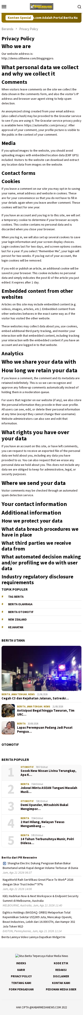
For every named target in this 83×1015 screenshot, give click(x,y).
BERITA (6, 694)
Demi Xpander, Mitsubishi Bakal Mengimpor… (44, 807)
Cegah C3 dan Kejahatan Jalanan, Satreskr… (35, 698)
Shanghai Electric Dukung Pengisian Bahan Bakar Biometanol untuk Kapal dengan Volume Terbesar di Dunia (40, 865)
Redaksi (61, 970)
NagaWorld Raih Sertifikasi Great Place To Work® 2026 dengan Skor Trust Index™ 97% (38, 882)
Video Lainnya (30, 937)
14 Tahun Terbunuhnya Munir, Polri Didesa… (47, 841)
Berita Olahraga (20, 604)
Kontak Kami (61, 983)
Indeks (21, 963)
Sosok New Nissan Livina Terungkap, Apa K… (48, 773)
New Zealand (17, 619)
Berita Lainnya (11, 937)
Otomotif (27, 767)
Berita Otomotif (20, 612)
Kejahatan (15, 627)
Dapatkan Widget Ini (52, 937)
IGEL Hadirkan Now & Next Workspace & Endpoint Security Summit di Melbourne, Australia (41, 898)
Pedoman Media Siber (61, 989)
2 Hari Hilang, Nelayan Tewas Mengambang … (42, 824)
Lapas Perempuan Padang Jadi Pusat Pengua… (45, 730)
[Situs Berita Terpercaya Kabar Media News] (41, 6)
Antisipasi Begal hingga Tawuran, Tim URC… (45, 712)
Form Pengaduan (21, 989)
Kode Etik (61, 963)
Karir (21, 970)
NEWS (31, 694)
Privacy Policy (21, 976)
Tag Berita (15, 597)
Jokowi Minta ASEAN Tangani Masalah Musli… (49, 790)
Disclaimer (61, 976)
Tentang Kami (21, 983)
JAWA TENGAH (19, 694)
